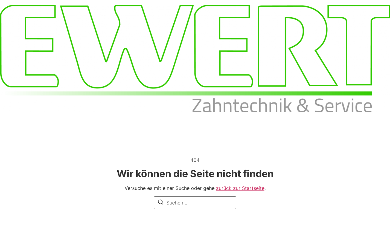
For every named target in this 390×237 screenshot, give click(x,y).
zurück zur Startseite (240, 188)
